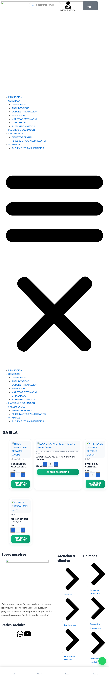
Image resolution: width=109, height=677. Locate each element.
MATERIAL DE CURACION (21, 129)
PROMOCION (15, 97)
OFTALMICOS (19, 122)
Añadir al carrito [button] (20, 484)
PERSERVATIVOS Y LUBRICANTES (29, 140)
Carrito (95, 674)
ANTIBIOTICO (19, 104)
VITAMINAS (14, 144)
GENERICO (14, 100)
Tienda (40, 674)
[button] (54, 261)
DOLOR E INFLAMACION (24, 111)
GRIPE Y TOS (18, 115)
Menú (13, 674)
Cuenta (67, 674)
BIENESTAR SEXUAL (22, 137)
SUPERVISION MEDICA (23, 126)
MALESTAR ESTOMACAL (24, 119)
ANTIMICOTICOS (20, 108)
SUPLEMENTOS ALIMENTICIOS (28, 148)
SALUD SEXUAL (16, 133)
